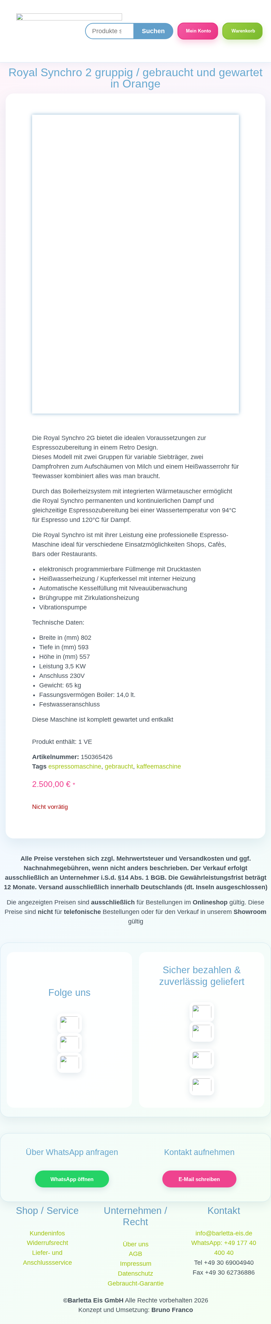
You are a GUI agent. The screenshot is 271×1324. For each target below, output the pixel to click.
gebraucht (119, 766)
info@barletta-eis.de (223, 1233)
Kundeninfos (47, 1233)
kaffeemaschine (159, 766)
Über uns (136, 1244)
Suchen (153, 31)
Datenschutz (135, 1273)
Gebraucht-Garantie (136, 1283)
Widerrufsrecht (47, 1242)
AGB (135, 1253)
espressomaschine (74, 766)
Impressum (135, 1263)
